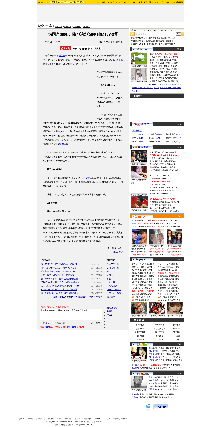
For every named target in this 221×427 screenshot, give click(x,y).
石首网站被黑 (136, 41)
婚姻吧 (152, 142)
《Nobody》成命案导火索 (142, 288)
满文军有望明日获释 (158, 178)
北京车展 (111, 282)
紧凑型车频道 (140, 332)
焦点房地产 (74, 2)
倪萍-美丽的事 (170, 161)
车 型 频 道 (139, 320)
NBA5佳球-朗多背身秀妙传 (160, 205)
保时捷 (137, 88)
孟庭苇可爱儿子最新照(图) (168, 288)
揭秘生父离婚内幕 (174, 246)
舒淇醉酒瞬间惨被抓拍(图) (168, 276)
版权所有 (97, 422)
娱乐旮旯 (152, 383)
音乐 (161, 30)
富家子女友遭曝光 (139, 361)
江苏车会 (152, 360)
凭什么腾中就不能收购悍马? (166, 63)
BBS (173, 2)
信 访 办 (177, 336)
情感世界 (152, 386)
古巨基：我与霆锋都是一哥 (160, 193)
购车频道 (67, 27)
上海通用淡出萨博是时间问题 (166, 60)
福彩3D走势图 (174, 227)
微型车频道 (140, 325)
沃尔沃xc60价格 (114, 293)
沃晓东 (152, 63)
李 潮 (152, 60)
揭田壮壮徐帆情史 (139, 246)
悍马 (142, 88)
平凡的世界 (164, 224)
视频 (151, 2)
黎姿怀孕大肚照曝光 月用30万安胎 (163, 187)
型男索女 (152, 389)
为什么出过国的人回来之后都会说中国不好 (157, 394)
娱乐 (112, 2)
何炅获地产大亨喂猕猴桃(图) (143, 264)
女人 (145, 2)
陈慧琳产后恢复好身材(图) (142, 267)
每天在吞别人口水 (139, 390)
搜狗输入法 (32, 419)
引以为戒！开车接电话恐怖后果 (169, 360)
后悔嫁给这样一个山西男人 (168, 386)
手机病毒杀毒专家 (144, 227)
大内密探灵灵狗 (156, 161)
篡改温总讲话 (147, 41)
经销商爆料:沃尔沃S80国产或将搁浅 (57, 275)
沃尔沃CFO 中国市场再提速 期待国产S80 (60, 286)
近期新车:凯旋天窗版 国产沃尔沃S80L (58, 271)
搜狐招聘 (50, 419)
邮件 (162, 2)
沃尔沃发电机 (113, 268)
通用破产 (163, 88)
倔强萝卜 (153, 158)
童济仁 (152, 78)
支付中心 (41, 419)
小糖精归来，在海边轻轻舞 (168, 389)
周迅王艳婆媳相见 (156, 252)
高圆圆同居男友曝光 (139, 81)
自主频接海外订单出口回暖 (166, 69)
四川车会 (152, 357)
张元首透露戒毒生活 (168, 297)
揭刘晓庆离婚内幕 (156, 249)
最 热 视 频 (143, 147)
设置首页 (22, 419)
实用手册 (159, 336)
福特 (87, 178)
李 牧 (152, 72)
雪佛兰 (170, 88)
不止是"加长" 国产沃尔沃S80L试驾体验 (59, 264)
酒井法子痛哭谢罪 (175, 316)
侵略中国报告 (169, 44)
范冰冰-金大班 (170, 152)
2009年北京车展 (114, 289)
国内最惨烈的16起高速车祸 (150, 365)
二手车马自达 (113, 264)
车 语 (152, 54)
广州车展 (118, 60)
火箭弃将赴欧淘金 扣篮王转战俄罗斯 (164, 202)
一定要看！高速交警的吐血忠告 (169, 348)
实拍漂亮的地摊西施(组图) (168, 279)
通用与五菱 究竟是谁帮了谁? (165, 72)
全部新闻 (116, 419)
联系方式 (76, 419)
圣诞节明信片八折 (138, 255)
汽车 (129, 2)
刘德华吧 (152, 138)
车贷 (146, 88)
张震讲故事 (167, 221)
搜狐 (53, 2)
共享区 (134, 227)
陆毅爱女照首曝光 (174, 252)
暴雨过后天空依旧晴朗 (163, 397)
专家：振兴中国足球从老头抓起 (162, 208)
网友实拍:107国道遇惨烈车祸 (168, 354)
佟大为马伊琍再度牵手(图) (168, 267)
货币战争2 (173, 224)
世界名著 (155, 224)
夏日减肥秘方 (158, 41)
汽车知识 (177, 339)
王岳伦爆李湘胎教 (142, 300)
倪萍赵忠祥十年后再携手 (168, 270)
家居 (140, 2)
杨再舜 (152, 75)
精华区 (109, 311)
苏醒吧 (135, 138)
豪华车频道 (159, 332)
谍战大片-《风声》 (139, 164)
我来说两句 (104, 42)
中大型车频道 (159, 329)
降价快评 (86, 27)
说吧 (172, 30)
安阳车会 (152, 354)
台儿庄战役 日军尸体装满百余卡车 (163, 164)
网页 (149, 30)
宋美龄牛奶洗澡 (137, 44)
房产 (135, 2)
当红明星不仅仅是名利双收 (168, 383)
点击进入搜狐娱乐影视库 (168, 291)
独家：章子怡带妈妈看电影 (168, 264)
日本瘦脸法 (168, 41)
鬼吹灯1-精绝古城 (144, 224)
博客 (167, 2)
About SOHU (97, 419)
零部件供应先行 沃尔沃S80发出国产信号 (59, 293)
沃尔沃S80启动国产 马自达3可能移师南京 (60, 282)
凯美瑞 (156, 88)
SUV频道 (177, 332)
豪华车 (63, 144)
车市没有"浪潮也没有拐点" (166, 66)
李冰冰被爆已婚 (156, 246)
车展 (109, 279)
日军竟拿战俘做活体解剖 (142, 279)
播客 (156, 2)
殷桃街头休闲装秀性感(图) (142, 270)
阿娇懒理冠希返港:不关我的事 (162, 190)
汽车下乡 (167, 84)
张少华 (152, 57)
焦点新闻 (152, 377)
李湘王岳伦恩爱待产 (158, 184)
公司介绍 (107, 419)
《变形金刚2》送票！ (143, 297)
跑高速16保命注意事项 (171, 365)
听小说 (134, 224)
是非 (151, 81)
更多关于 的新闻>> (77, 297)
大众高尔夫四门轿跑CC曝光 (166, 78)
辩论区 (109, 315)
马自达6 (110, 271)
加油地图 (159, 339)
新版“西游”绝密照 (139, 316)
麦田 (159, 158)
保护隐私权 (86, 419)
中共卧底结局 (149, 44)
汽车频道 (58, 27)
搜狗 (81, 2)
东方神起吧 (170, 138)
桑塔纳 (176, 88)
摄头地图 (140, 336)
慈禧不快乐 (159, 44)
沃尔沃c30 (111, 297)
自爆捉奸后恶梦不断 (139, 195)
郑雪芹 (152, 69)
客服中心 (68, 419)
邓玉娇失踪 (150, 38)
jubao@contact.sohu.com (84, 425)
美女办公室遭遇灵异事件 (142, 285)
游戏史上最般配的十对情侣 (168, 294)
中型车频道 (159, 325)
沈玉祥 (152, 66)
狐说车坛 (152, 348)
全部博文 (125, 419)
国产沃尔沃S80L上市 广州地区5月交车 (59, 268)
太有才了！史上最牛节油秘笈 (168, 357)
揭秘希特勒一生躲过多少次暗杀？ (163, 167)
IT (125, 2)
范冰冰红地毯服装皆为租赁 (143, 273)
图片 (166, 30)
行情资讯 (77, 27)
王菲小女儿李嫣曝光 (157, 316)
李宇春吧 (152, 134)
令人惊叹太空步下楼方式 (170, 300)
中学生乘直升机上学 (139, 66)
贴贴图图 (152, 380)
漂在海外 (135, 394)
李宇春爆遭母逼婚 (138, 252)
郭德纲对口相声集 (144, 221)
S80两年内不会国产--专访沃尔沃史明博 (59, 289)
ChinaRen (59, 2)
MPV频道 (177, 329)
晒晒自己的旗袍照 (147, 397)
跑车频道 (177, 325)
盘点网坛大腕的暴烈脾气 (142, 282)
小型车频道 (140, 329)
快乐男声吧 (170, 134)
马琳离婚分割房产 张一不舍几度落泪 (164, 211)
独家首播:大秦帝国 (157, 152)
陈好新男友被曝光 (174, 255)
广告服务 (59, 419)
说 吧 (146, 124)
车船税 (160, 84)
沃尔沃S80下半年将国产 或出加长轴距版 (59, 279)
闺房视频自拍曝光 (139, 180)
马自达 (150, 88)
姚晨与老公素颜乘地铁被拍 (143, 276)
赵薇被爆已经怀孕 (138, 249)
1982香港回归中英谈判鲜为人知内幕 (164, 170)
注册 (48, 327)
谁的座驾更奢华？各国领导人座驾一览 (155, 368)
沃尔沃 (62, 55)
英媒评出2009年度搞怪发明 (168, 380)
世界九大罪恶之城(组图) (167, 282)
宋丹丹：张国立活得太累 (160, 175)
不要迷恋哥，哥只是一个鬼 (168, 377)
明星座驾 (152, 351)
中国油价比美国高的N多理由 (166, 75)
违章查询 (140, 339)
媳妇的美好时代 (167, 158)
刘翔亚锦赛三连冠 (139, 210)
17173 (67, 2)
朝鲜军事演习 (160, 38)
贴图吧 (135, 142)
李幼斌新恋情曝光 (174, 249)
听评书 (134, 221)
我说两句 (180, 2)
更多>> (180, 49)
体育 (104, 2)
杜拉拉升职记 (157, 221)
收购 (138, 91)
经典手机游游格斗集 (160, 227)
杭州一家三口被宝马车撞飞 (168, 351)
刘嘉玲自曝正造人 (156, 255)
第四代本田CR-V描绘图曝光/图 (166, 81)
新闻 (144, 30)
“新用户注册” (71, 327)
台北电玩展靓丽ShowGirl (142, 294)
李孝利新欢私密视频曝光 (168, 285)
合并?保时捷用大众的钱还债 (166, 57)
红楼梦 (175, 221)
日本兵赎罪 (170, 38)
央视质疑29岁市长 (138, 38)
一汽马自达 (112, 286)
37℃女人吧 (170, 142)
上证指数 (135, 134)
